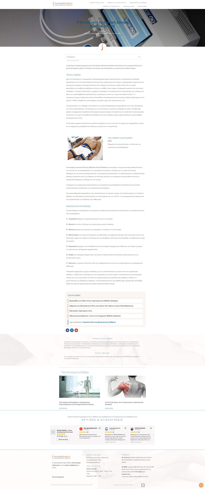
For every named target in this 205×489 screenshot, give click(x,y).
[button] (152, 4)
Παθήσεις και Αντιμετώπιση (116, 2)
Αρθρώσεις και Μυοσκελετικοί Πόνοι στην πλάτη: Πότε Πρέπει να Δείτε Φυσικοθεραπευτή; (101, 306)
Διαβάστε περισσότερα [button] (110, 442)
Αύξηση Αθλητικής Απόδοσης (138, 2)
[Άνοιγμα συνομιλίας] (201, 485)
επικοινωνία (75, 358)
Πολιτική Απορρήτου (58, 477)
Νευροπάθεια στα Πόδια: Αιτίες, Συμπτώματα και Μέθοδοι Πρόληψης (93, 301)
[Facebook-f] (143, 485)
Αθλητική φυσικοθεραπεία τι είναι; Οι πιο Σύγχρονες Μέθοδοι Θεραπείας (95, 316)
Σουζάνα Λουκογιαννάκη (97, 2)
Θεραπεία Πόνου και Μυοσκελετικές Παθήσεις (99, 322)
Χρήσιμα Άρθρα (142, 6)
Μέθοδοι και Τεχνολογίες (111, 6)
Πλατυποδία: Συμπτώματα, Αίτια (80, 311)
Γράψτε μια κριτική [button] (63, 439)
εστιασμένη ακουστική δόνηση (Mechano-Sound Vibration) (88, 167)
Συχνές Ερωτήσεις (129, 6)
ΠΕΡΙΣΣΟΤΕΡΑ (63, 408)
